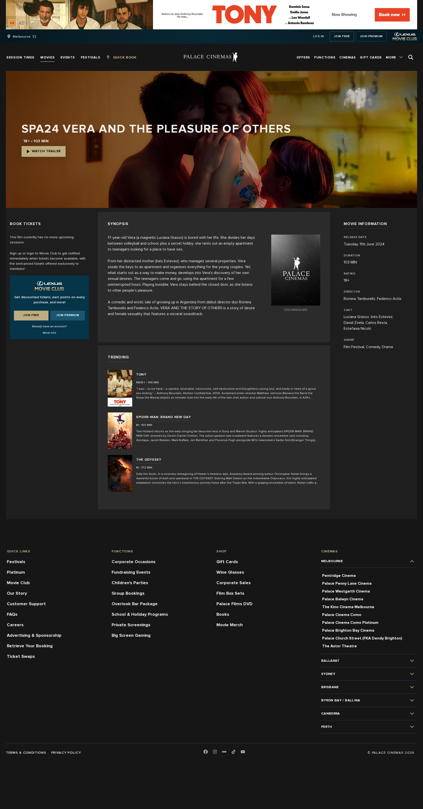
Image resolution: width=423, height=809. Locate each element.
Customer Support (26, 603)
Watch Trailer (46, 151)
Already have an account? (49, 326)
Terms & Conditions (26, 753)
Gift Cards (227, 561)
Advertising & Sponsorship (34, 635)
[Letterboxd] (224, 752)
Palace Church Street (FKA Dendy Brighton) (362, 638)
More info (49, 333)
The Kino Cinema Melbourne (348, 606)
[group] (26, 36)
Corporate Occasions (133, 561)
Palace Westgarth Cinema (346, 591)
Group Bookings (128, 593)
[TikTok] (233, 752)
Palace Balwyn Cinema (342, 599)
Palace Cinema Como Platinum (350, 622)
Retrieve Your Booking (30, 646)
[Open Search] (411, 57)
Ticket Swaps (21, 656)
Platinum (16, 572)
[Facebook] (205, 752)
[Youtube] (243, 752)
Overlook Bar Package (135, 603)
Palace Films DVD (234, 603)
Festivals (16, 561)
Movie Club (18, 582)
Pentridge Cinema (339, 575)
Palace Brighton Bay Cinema (348, 630)
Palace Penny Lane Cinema (347, 583)
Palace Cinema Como (341, 614)
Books (222, 614)
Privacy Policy (66, 753)
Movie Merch (229, 624)
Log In (318, 36)
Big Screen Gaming (131, 635)
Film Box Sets (230, 593)
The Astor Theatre (339, 646)
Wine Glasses (230, 572)
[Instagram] (215, 752)
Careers (15, 624)
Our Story (17, 593)
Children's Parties (130, 582)
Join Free (342, 36)
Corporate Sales (233, 582)
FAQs (12, 614)
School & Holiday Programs (140, 614)
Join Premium (371, 36)
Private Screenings (131, 624)
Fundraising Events (131, 572)
